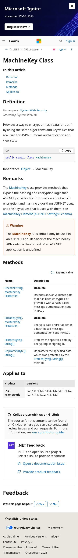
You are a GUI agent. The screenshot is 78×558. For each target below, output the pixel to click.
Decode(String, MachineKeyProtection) (14, 292)
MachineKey (18, 188)
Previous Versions (35, 536)
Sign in (70, 41)
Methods (11, 87)
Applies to (12, 92)
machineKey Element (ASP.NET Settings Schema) (37, 214)
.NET (16, 49)
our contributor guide (48, 432)
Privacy (25, 542)
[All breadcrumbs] (6, 49)
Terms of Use (50, 547)
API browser (31, 49)
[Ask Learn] (54, 49)
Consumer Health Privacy (19, 547)
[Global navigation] (4, 41)
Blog (54, 536)
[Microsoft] (39, 41)
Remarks (11, 82)
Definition (12, 77)
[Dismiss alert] (72, 6)
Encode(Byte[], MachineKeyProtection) (14, 321)
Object (25, 169)
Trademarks (10, 552)
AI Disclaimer (11, 536)
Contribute (10, 542)
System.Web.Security (33, 110)
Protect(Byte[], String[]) (48, 359)
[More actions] (71, 49)
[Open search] (61, 41)
